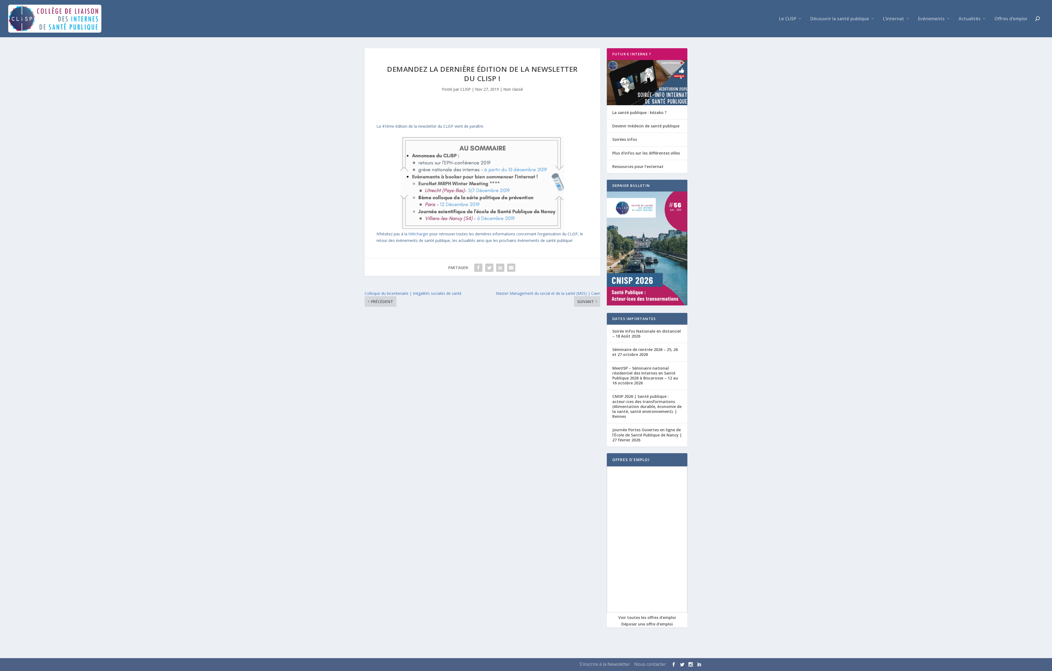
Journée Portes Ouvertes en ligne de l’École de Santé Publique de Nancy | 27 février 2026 (647, 434)
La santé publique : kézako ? (639, 112)
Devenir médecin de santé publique (645, 126)
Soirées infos (624, 139)
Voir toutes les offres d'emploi (647, 617)
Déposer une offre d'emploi (647, 624)
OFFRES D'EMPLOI (631, 459)
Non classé (513, 89)
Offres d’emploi (1010, 19)
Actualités (969, 19)
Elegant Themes (382, 665)
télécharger (418, 233)
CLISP (465, 89)
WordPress (430, 665)
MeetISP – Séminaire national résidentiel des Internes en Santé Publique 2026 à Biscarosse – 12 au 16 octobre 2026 (645, 376)
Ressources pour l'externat (638, 166)
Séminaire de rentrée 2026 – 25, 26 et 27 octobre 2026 (645, 352)
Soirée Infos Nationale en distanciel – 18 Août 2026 (646, 334)
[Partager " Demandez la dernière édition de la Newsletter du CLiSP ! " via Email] (511, 267)
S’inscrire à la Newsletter (604, 664)
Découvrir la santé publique (839, 19)
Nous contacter (650, 664)
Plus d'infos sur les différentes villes (646, 153)
